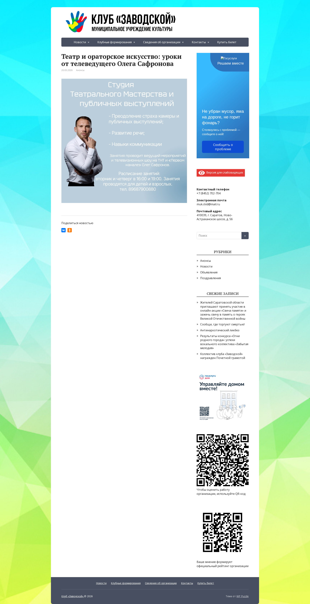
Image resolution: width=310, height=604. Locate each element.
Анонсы (80, 70)
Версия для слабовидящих (224, 172)
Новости (80, 42)
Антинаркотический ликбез (219, 330)
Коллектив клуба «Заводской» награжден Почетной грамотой (222, 356)
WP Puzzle (242, 596)
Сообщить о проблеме (223, 147)
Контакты (199, 42)
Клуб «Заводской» (72, 596)
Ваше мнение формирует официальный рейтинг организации (222, 564)
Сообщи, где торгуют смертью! (222, 324)
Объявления (208, 272)
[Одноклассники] (69, 230)
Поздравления (210, 278)
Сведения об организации (161, 42)
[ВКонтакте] (63, 230)
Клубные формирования (114, 42)
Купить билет (226, 42)
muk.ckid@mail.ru (208, 204)
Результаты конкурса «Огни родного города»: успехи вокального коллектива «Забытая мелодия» (224, 342)
